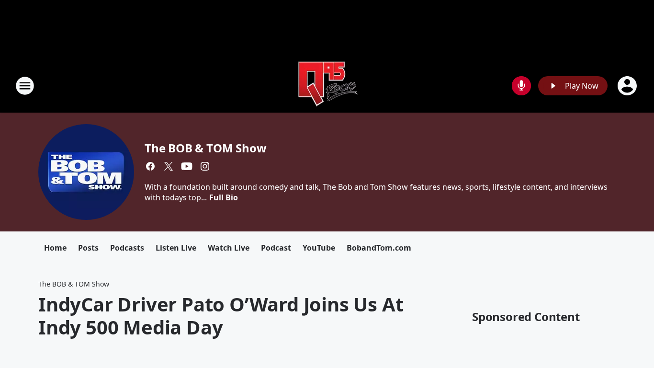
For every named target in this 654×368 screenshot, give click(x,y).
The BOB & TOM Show (205, 148)
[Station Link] (327, 85)
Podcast (276, 247)
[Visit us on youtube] (186, 166)
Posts (88, 247)
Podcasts (127, 247)
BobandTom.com (379, 247)
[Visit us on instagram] (205, 166)
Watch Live (228, 247)
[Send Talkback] (521, 85)
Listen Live (176, 247)
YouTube (319, 247)
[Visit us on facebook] (150, 166)
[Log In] (628, 85)
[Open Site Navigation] (24, 85)
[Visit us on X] (168, 166)
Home (55, 247)
